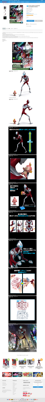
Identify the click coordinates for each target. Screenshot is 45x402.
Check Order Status (4, 384)
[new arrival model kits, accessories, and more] (7, 374)
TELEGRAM (4, 392)
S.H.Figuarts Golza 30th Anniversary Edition (30, 366)
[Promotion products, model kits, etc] (28, 374)
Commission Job (14, 384)
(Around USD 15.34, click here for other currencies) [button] (31, 14)
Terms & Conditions (21, 400)
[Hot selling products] (17, 374)
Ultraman (11, 3)
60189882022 (5, 391)
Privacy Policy (24, 400)
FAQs (13, 392)
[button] (28, 13)
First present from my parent (26, 387)
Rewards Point (14, 393)
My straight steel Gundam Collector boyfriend (27, 388)
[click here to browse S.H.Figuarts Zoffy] (14, 362)
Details (4, 28)
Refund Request (4, 385)
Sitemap (14, 394)
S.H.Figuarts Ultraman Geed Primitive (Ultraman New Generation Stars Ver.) (6, 367)
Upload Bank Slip (4, 383)
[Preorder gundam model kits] (38, 374)
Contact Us (14, 391)
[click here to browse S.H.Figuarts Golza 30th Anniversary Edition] (30, 362)
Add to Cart (30, 20)
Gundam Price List (15, 383)
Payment (14, 386)
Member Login (4, 382)
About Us (14, 382)
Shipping (14, 387)
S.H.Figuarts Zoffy (14, 366)
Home (3, 3)
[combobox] (34, 18)
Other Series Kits (7, 3)
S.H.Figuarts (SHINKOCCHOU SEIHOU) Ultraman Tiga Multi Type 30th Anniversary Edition (39, 367)
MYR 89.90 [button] (32, 13)
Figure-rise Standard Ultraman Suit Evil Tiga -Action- (22, 367)
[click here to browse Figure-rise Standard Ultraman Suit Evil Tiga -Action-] (22, 362)
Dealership (14, 385)
